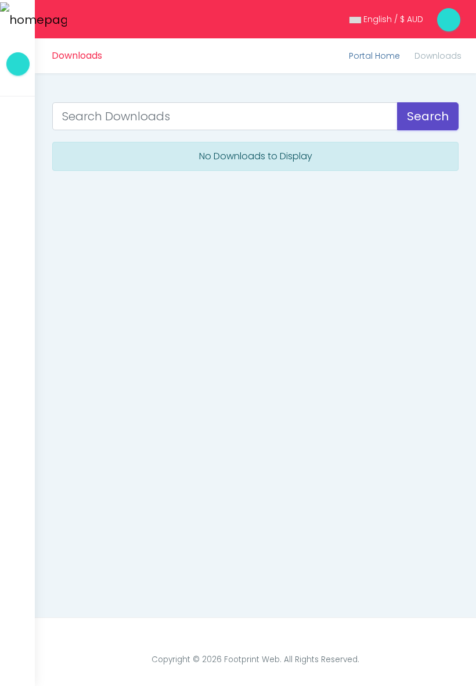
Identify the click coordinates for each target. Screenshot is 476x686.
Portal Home (374, 56)
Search (428, 116)
